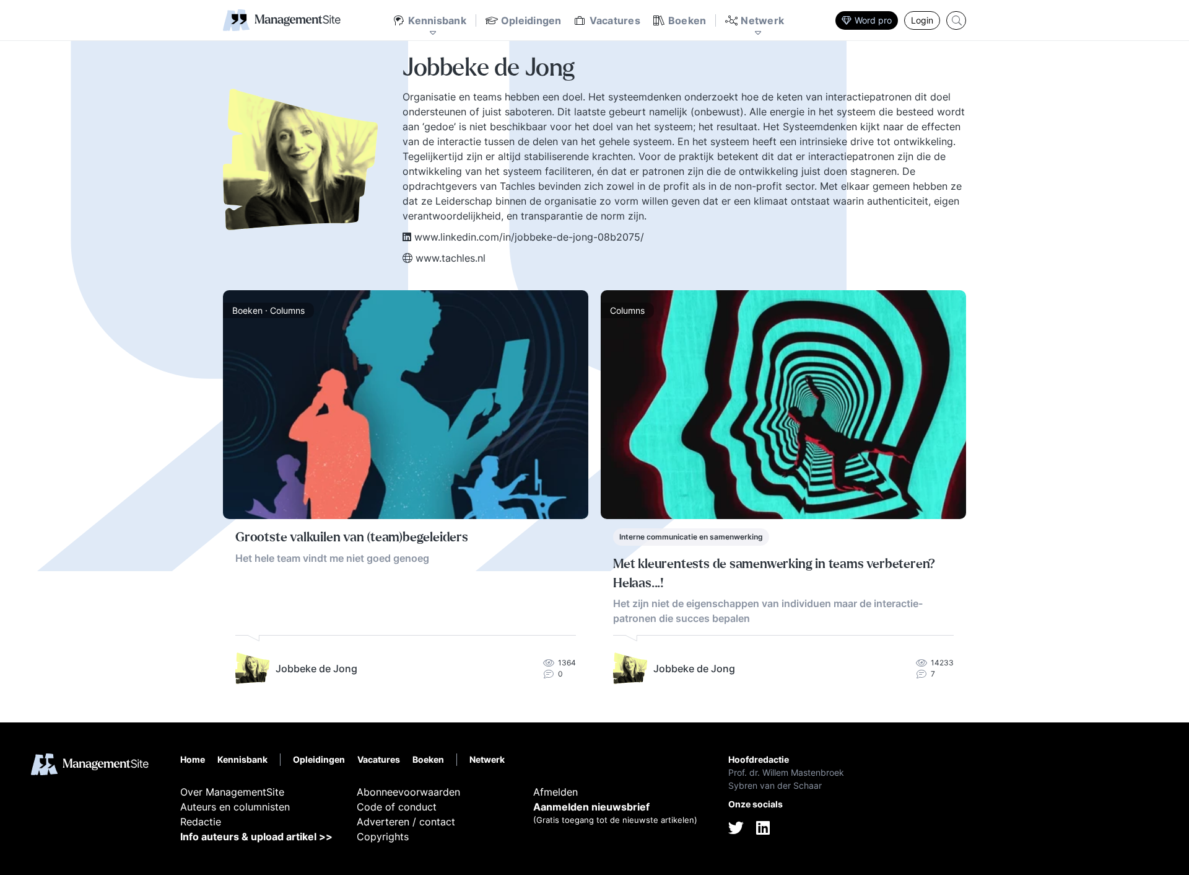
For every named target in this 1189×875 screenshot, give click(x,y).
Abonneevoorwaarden (408, 792)
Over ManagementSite (232, 792)
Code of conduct (397, 807)
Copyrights (383, 836)
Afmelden (555, 792)
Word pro (873, 20)
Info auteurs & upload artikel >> (256, 836)
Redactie (200, 821)
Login (922, 20)
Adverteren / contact (406, 821)
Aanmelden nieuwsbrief (591, 807)
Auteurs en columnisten (235, 807)
